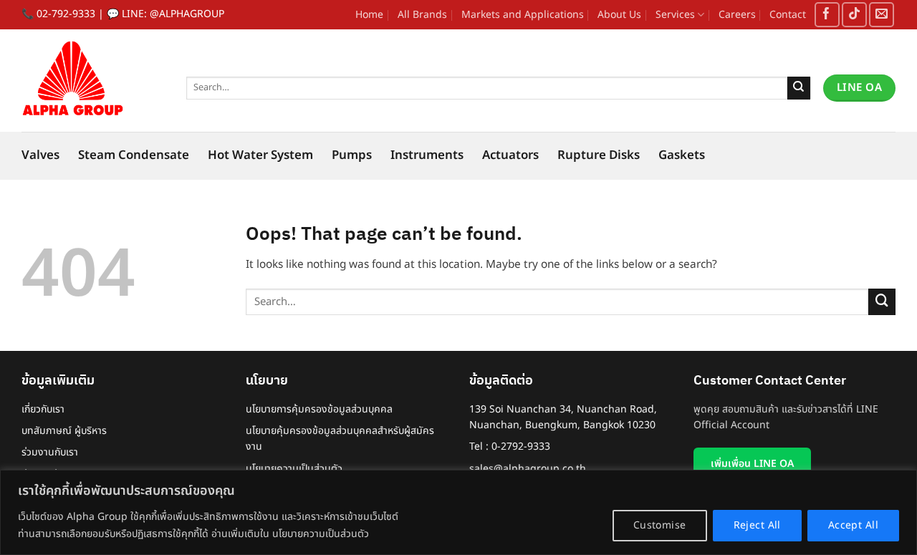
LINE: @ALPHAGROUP (173, 13)
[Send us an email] (881, 14)
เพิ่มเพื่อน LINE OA (752, 463)
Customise (659, 525)
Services (675, 14)
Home (369, 14)
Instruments (427, 155)
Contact (787, 14)
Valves (40, 155)
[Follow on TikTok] (854, 14)
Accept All (853, 525)
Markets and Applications (522, 14)
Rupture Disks (598, 155)
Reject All (757, 525)
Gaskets (681, 155)
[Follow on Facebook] (827, 14)
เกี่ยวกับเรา (42, 409)
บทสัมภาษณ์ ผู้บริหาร (64, 430)
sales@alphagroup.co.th (527, 468)
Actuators (510, 155)
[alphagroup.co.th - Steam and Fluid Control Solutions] (93, 80)
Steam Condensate (133, 155)
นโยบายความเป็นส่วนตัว (294, 468)
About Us (619, 14)
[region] (458, 512)
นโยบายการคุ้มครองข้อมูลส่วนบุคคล (319, 409)
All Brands (422, 14)
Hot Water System (260, 155)
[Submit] (799, 88)
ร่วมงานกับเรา (49, 452)
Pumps (352, 155)
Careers (737, 14)
